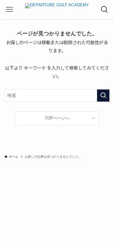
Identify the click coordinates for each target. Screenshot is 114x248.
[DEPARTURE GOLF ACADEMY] (57, 9)
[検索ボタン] (104, 9)
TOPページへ (57, 118)
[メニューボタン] (9, 9)
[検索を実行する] (103, 95)
